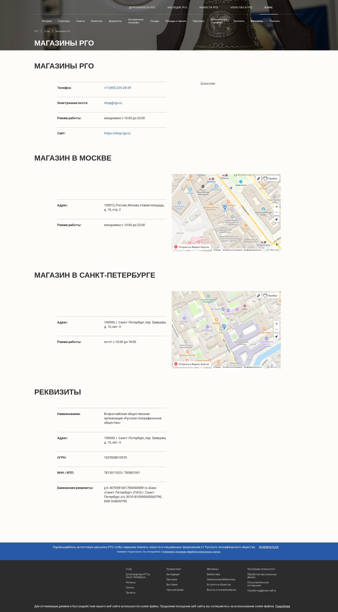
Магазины (212, 569)
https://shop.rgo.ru (117, 133)
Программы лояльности (261, 569)
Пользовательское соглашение (258, 584)
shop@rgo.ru (113, 103)
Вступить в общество (219, 584)
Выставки (171, 584)
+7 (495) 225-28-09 (117, 88)
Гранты (130, 587)
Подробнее (282, 606)
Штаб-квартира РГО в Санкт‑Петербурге (138, 576)
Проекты (131, 592)
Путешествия (173, 569)
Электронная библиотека (221, 579)
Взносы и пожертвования (221, 589)
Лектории (171, 579)
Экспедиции (173, 574)
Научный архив (174, 589)
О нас (129, 569)
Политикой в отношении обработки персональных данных (191, 552)
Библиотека (213, 574)
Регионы (131, 582)
